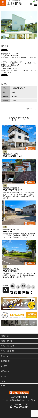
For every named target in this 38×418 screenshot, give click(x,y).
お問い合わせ (5, 371)
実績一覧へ (30, 109)
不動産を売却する (6, 341)
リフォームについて (7, 346)
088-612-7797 (21, 404)
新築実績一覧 (5, 361)
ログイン (4, 376)
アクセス (33, 400)
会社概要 (4, 366)
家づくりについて (6, 356)
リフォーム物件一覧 (7, 351)
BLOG (3, 386)
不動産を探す (5, 336)
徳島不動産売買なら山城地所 (14, 3)
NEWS (3, 381)
